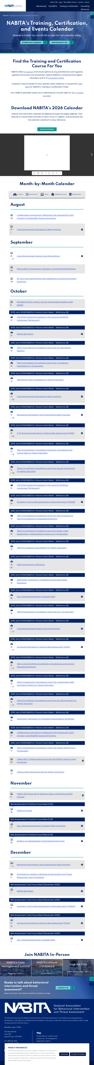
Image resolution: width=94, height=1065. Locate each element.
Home (5, 16)
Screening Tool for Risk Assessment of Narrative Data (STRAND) (46, 502)
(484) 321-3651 (12, 1041)
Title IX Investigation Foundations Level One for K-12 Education (45, 612)
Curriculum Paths (56, 78)
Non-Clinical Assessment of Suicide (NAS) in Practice (41, 826)
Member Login (10, 1027)
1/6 (34, 173)
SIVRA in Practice (24, 810)
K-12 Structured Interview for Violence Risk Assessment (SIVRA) (45, 433)
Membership (41, 6)
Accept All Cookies (78, 1054)
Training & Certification (69, 6)
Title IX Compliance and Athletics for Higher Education (42, 548)
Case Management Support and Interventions (38, 256)
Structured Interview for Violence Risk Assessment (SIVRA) (43, 647)
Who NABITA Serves (70, 2)
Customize (64, 1054)
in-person (28, 72)
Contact (81, 2)
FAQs (19, 1027)
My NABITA (53, 6)
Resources (85, 9)
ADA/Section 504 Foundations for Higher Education (40, 379)
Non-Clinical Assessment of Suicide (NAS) (36, 596)
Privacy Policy (51, 1058)
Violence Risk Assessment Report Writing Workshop (40, 772)
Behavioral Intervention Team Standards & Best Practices (43, 415)
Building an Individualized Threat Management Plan (41, 841)
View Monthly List (59, 42)
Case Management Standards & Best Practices (39, 229)
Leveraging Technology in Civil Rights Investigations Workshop (45, 719)
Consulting (85, 6)
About (87, 2)
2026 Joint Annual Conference (31, 564)
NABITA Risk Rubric (25, 334)
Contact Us (63, 988)
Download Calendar (31, 42)
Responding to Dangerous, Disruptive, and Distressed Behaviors (46, 269)
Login (60, 2)
